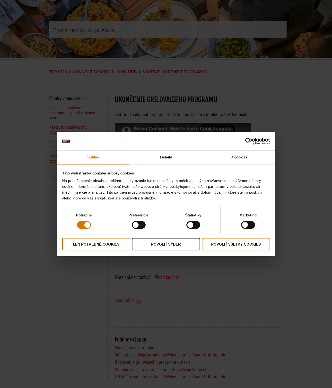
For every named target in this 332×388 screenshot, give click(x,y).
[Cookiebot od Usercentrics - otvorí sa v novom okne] (248, 141)
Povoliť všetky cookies (236, 244)
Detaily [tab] (166, 157)
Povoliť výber (166, 244)
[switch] (139, 225)
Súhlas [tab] (93, 157)
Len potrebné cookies (96, 244)
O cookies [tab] (239, 157)
